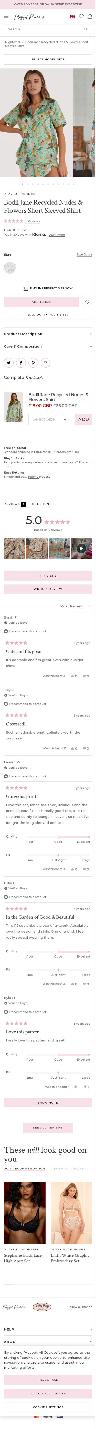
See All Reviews (48, 1127)
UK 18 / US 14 (10, 268)
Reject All (48, 1379)
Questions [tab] (41, 505)
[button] (22, 184)
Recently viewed (68, 1168)
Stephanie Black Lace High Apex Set (23, 1258)
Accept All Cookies (48, 1393)
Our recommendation (24, 1168)
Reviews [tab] (15, 505)
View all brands (81, 1307)
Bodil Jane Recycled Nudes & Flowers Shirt (58, 397)
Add (83, 419)
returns (33, 476)
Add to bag (41, 302)
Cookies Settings (48, 1407)
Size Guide (84, 254)
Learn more (57, 234)
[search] (48, 29)
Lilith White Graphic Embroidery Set (70, 1258)
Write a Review (56, 590)
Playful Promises (21, 194)
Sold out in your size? (48, 314)
